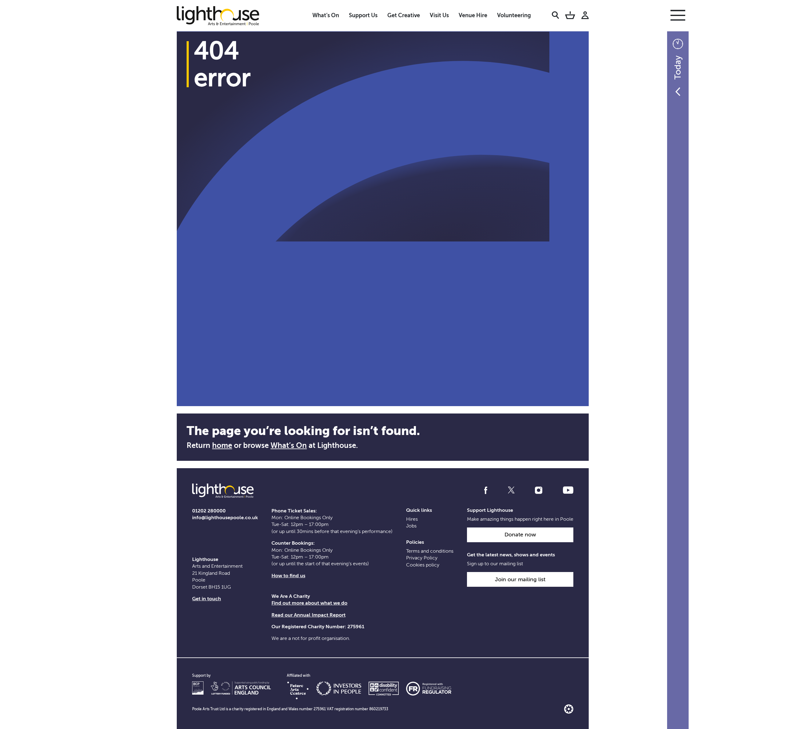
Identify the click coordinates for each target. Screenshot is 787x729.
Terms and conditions (429, 551)
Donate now (520, 534)
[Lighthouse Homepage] (223, 15)
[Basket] (570, 16)
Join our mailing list (520, 579)
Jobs (411, 526)
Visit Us (439, 15)
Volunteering (514, 15)
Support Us (363, 15)
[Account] (585, 16)
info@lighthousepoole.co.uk (225, 517)
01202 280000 (209, 511)
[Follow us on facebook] (485, 490)
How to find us (288, 575)
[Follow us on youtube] (568, 490)
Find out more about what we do (309, 603)
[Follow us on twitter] (511, 490)
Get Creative (403, 15)
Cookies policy (422, 565)
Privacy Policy (421, 558)
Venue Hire (473, 15)
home (222, 445)
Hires (412, 519)
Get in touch (206, 599)
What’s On (325, 15)
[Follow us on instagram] (538, 490)
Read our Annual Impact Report (308, 615)
